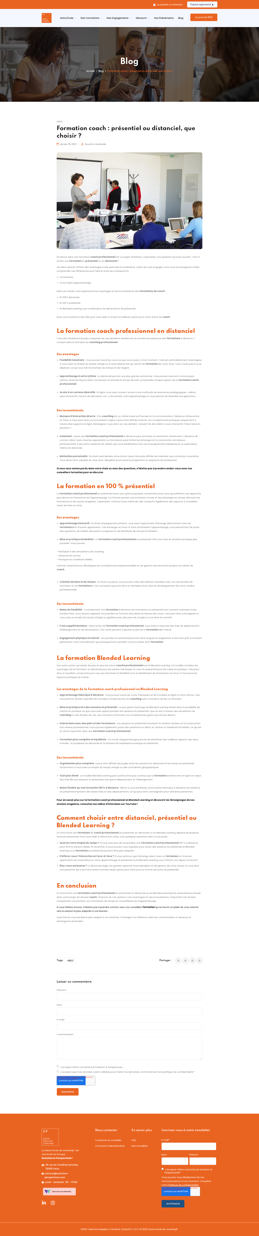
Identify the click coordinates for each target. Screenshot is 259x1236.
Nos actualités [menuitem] (140, 1145)
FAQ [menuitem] (134, 1140)
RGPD (84, 1229)
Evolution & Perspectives (57, 1158)
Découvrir (141, 18)
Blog (180, 18)
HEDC (71, 960)
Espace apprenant (200, 4)
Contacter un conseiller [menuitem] (108, 1140)
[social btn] (178, 960)
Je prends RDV (204, 17)
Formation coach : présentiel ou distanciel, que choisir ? (140, 71)
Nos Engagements (117, 18)
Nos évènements (164, 18)
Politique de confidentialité (183, 1185)
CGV (135, 1229)
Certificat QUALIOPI (120, 1229)
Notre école (66, 18)
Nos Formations (90, 18)
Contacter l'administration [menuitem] (110, 1145)
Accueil (90, 71)
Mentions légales (98, 1229)
